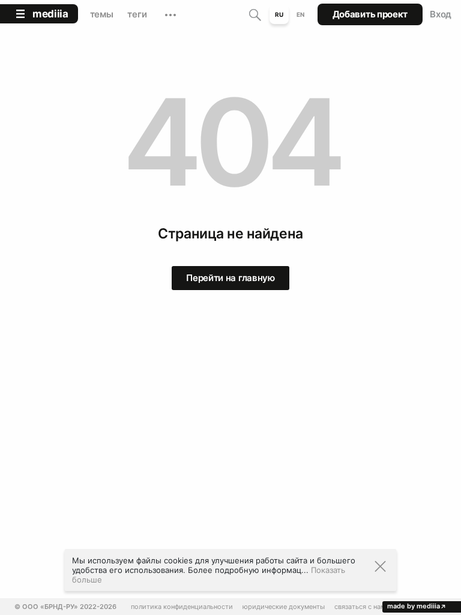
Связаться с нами (362, 607)
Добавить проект (370, 14)
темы (101, 14)
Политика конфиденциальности (182, 607)
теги (136, 14)
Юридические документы (284, 607)
